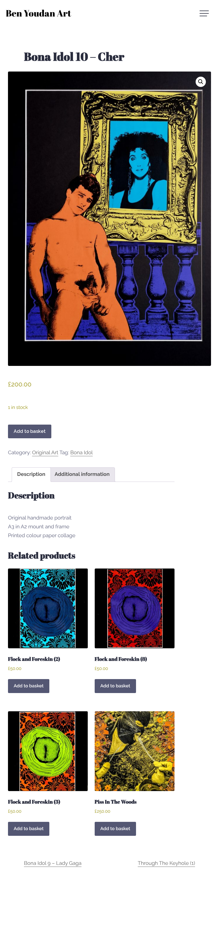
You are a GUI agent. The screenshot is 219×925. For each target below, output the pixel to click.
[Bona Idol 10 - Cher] (109, 219)
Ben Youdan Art (38, 14)
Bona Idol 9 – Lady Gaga (53, 863)
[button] (201, 82)
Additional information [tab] (82, 474)
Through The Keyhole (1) (166, 863)
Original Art (45, 453)
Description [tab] (31, 474)
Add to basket (30, 431)
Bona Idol (81, 453)
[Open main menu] (206, 13)
